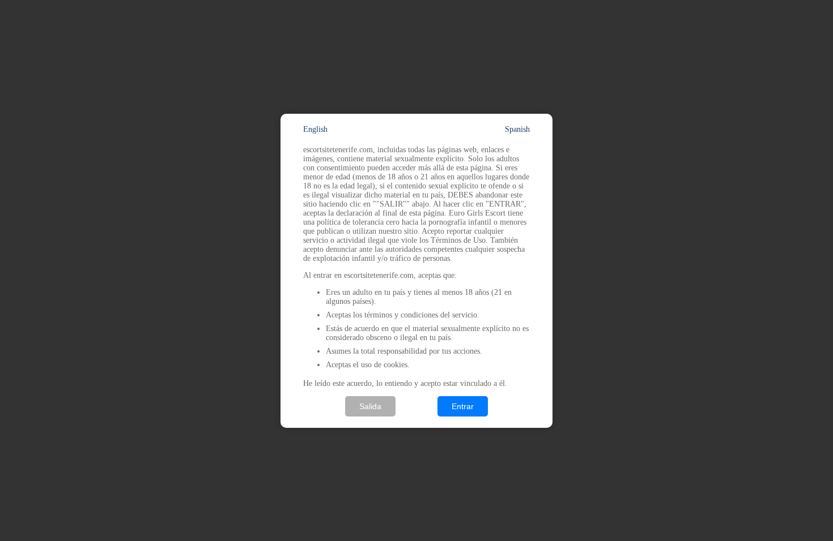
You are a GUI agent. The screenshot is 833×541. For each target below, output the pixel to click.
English (315, 129)
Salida (370, 406)
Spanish (517, 129)
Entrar (463, 406)
